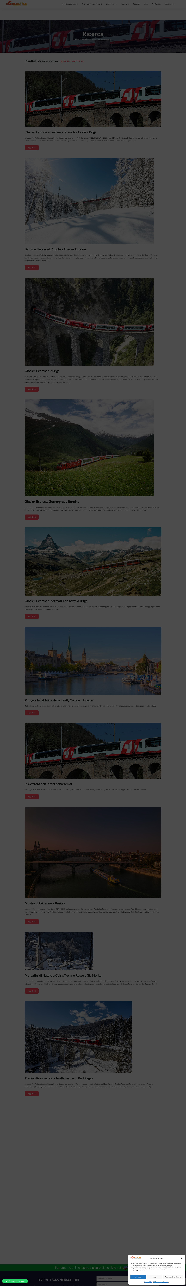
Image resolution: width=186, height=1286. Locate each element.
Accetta (138, 1277)
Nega (155, 1277)
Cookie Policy (148, 1282)
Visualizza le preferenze (173, 1277)
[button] (182, 1258)
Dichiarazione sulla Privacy (161, 1282)
